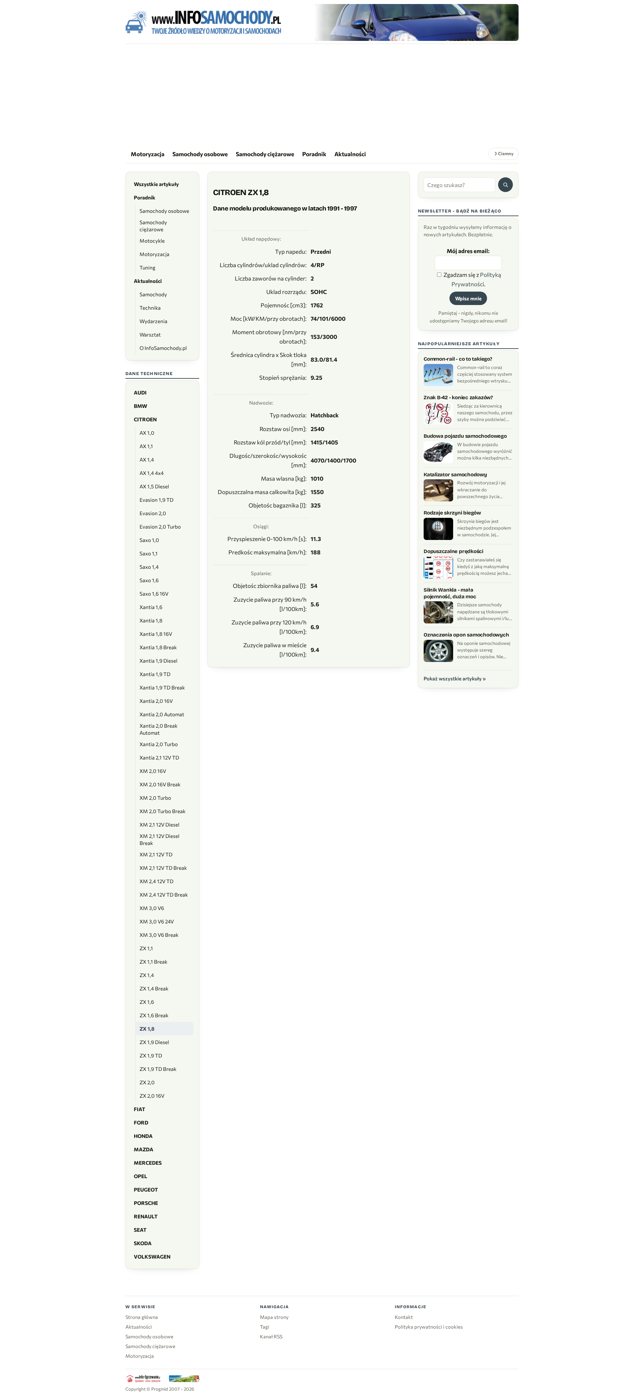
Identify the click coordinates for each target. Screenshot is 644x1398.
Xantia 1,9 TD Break (162, 687)
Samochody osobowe (200, 154)
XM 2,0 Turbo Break (162, 811)
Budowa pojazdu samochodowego (465, 436)
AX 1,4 (147, 460)
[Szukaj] (505, 184)
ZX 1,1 (146, 948)
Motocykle (152, 241)
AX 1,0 (147, 433)
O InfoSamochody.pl (163, 348)
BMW (140, 406)
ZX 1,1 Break (153, 962)
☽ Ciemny (503, 153)
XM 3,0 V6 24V (157, 921)
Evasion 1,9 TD (156, 500)
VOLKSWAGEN (152, 1257)
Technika (150, 308)
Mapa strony (274, 1317)
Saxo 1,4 (149, 567)
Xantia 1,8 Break (158, 647)
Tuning (147, 267)
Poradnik (314, 154)
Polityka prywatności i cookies (429, 1327)
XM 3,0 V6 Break (159, 935)
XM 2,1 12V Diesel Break (159, 839)
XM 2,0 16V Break (160, 784)
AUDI (140, 392)
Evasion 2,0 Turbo (160, 527)
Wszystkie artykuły (156, 184)
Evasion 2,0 (153, 513)
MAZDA (143, 1149)
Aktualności (350, 154)
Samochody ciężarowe (265, 154)
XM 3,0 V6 (152, 908)
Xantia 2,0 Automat (162, 714)
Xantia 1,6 (151, 607)
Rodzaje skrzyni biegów (452, 513)
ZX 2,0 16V (152, 1096)
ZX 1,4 (147, 975)
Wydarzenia (153, 321)
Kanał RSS (271, 1336)
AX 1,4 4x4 (152, 473)
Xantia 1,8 (151, 620)
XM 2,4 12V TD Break (164, 895)
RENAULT (146, 1216)
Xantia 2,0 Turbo (159, 744)
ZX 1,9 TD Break (158, 1069)
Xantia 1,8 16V (156, 634)
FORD (141, 1122)
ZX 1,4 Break (154, 988)
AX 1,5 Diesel (154, 486)
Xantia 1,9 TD (155, 674)
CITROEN (145, 419)
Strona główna (141, 1317)
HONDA (143, 1136)
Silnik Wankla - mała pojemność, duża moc (450, 593)
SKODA (143, 1243)
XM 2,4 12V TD (156, 881)
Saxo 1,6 (149, 580)
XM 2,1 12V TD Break (163, 868)
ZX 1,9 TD (151, 1055)
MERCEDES (148, 1163)
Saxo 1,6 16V (154, 594)
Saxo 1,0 (149, 540)
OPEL (140, 1176)
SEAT (140, 1230)
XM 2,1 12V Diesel (159, 825)
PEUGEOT (146, 1190)
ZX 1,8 (147, 1029)
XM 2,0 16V (153, 771)
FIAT (139, 1109)
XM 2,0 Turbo (155, 798)
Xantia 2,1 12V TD (159, 757)
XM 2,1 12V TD (156, 854)
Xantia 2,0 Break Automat (158, 729)
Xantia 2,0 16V (156, 701)
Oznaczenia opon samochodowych (466, 635)
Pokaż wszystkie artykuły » (455, 678)
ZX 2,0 (147, 1082)
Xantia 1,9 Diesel (158, 661)
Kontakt (404, 1317)
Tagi (264, 1327)
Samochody (153, 294)
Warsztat (150, 334)
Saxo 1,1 (149, 553)
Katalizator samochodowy (455, 475)
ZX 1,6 (147, 1002)
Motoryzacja (147, 154)
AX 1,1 (146, 446)
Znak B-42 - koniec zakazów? (458, 397)
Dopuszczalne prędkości (453, 551)
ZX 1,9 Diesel (154, 1042)
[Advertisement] (322, 94)
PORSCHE (146, 1203)
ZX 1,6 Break (154, 1015)
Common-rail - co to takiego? (458, 359)
